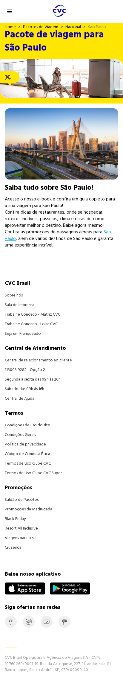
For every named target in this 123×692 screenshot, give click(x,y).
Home (10, 27)
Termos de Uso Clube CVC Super (33, 473)
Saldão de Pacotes (22, 500)
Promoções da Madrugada (28, 509)
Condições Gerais (20, 435)
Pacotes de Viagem (40, 27)
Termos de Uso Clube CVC (28, 463)
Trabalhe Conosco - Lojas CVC (31, 324)
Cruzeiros (13, 547)
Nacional (73, 27)
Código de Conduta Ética (27, 454)
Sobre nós (14, 295)
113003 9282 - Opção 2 (25, 370)
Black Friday (15, 519)
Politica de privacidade (25, 444)
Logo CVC (36, 12)
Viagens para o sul (20, 538)
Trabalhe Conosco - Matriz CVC (32, 314)
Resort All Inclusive (21, 528)
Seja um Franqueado (23, 334)
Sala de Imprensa (19, 305)
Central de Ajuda (19, 398)
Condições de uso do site (27, 425)
